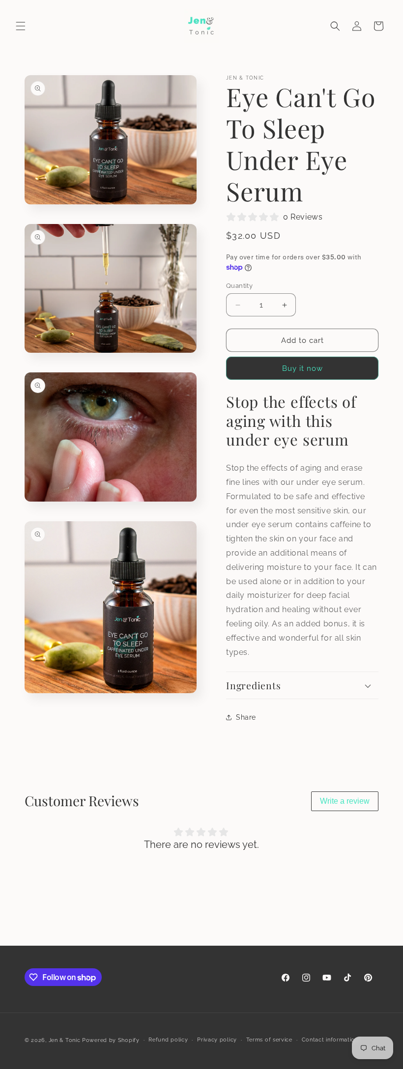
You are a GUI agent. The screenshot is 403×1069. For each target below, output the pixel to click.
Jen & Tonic (65, 1040)
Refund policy (168, 1040)
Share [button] (246, 717)
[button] (20, 26)
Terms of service (269, 1040)
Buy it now (302, 368)
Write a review (345, 801)
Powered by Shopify (111, 1040)
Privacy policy (217, 1040)
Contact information (330, 1040)
